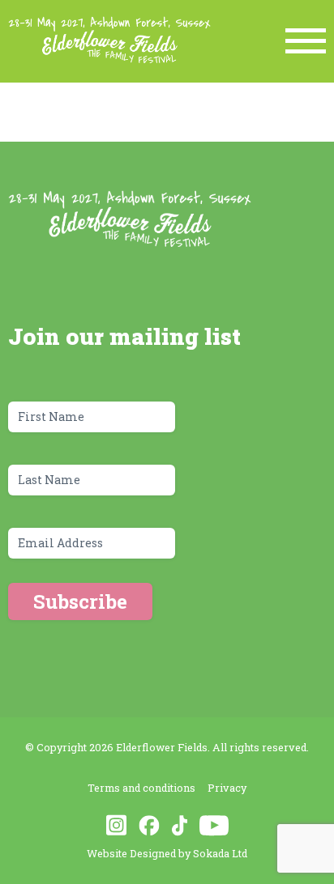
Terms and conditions (141, 787)
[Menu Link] (305, 41)
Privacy (227, 787)
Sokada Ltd (220, 853)
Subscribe (80, 601)
